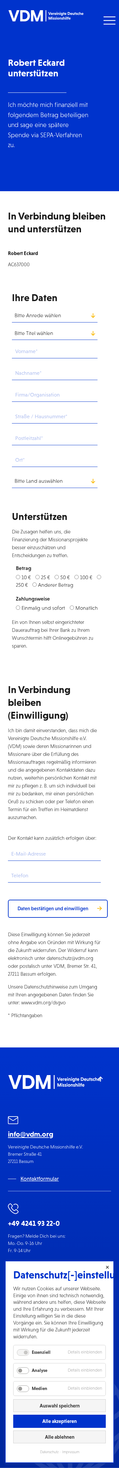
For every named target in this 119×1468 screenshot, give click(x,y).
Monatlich (86, 608)
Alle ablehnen (59, 1437)
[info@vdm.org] (13, 1121)
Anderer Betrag (55, 585)
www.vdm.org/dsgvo (43, 1002)
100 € (86, 577)
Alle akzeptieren (59, 1421)
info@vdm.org (30, 1134)
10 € (26, 577)
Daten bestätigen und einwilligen (53, 908)
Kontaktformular (39, 1179)
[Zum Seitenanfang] (100, 1078)
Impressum (70, 1452)
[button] (108, 21)
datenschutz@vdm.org (70, 958)
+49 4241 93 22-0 (34, 1223)
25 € (45, 577)
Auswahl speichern (60, 1405)
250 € (22, 585)
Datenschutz (49, 1452)
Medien (39, 1388)
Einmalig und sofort (43, 608)
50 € (65, 577)
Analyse (39, 1370)
